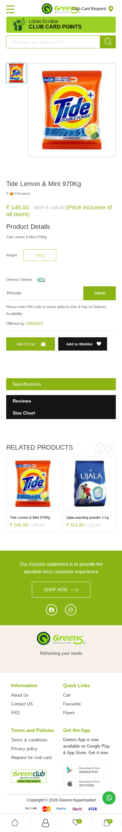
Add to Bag (20, 506)
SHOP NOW (55, 589)
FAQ (15, 712)
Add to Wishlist (80, 344)
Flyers (69, 712)
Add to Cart (26, 344)
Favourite (72, 704)
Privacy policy (24, 748)
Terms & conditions (29, 740)
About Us (20, 695)
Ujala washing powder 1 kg (87, 517)
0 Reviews (22, 193)
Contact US (22, 704)
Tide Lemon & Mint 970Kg (30, 517)
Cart (67, 695)
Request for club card (31, 757)
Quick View (46, 506)
